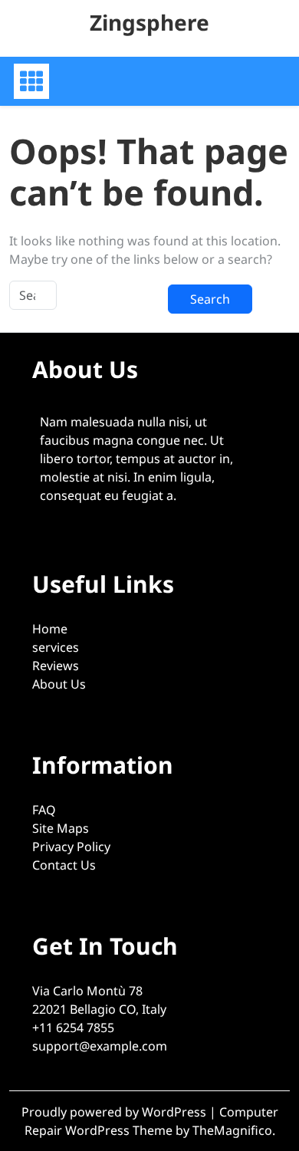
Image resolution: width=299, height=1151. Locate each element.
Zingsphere (149, 22)
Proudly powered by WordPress (115, 1111)
